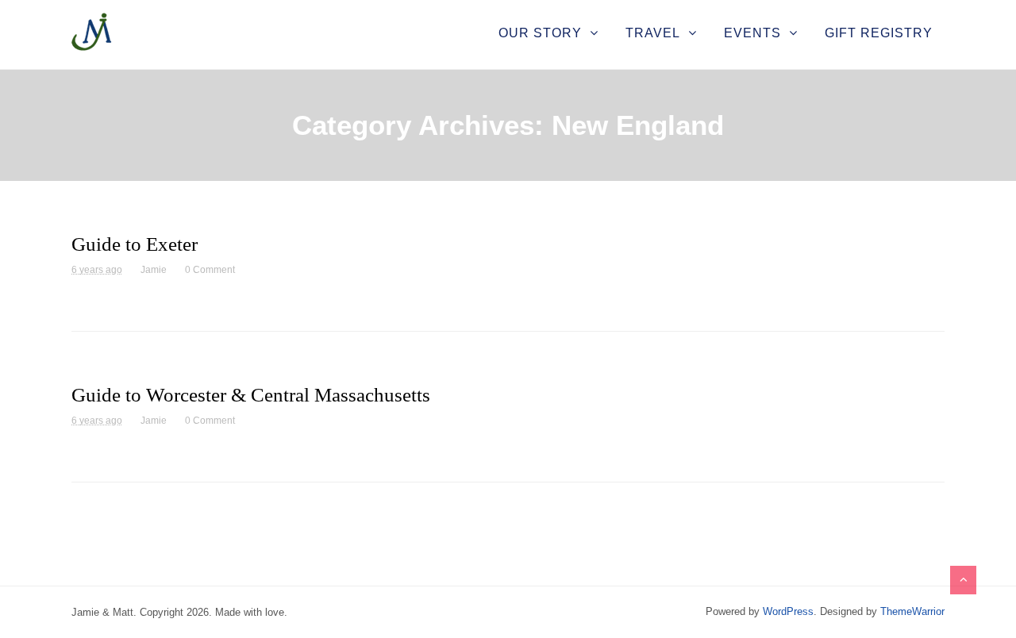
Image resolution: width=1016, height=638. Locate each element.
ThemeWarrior (912, 611)
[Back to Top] (963, 580)
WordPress (788, 611)
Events (752, 33)
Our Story (540, 33)
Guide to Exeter (134, 244)
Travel (652, 33)
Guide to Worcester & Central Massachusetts (250, 394)
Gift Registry (879, 33)
